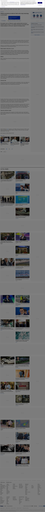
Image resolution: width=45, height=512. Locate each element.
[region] (22, 4)
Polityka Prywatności (3, 6)
